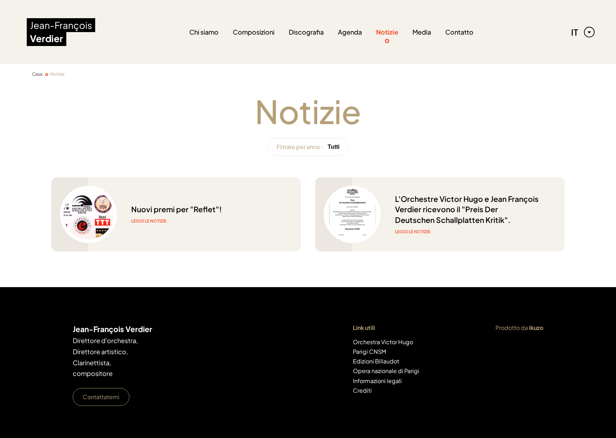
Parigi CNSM (369, 351)
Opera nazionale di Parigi (386, 371)
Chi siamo (204, 32)
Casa (37, 74)
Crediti (362, 390)
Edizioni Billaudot (376, 361)
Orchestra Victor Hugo (383, 342)
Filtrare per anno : (300, 147)
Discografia (306, 32)
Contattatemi (101, 397)
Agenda (350, 32)
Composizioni (253, 32)
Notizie (387, 32)
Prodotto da (519, 327)
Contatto (459, 32)
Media (421, 32)
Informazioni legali (377, 380)
